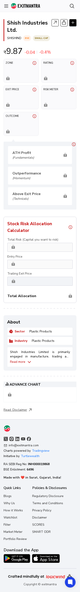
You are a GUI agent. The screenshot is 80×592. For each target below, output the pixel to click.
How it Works (13, 510)
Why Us (9, 503)
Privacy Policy (41, 510)
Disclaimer (19, 410)
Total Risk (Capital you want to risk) (32, 239)
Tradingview (41, 451)
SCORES (38, 525)
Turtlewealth (30, 456)
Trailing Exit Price (19, 273)
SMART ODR (41, 532)
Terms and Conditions (47, 503)
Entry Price (14, 256)
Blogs (8, 496)
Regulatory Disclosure (48, 496)
